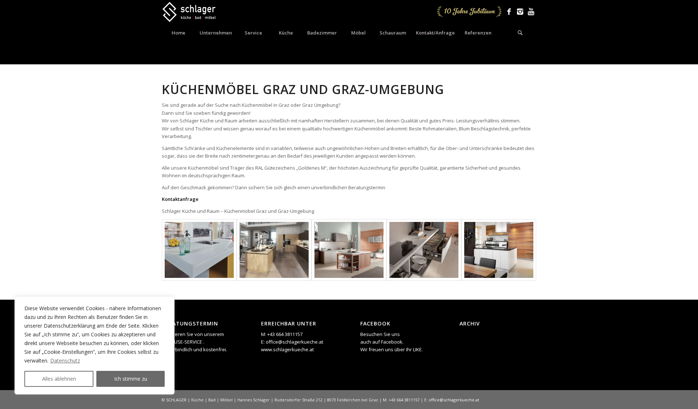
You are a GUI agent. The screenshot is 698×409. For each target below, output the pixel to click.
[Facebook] (509, 11)
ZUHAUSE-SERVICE (182, 342)
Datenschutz (65, 360)
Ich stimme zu (130, 378)
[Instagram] (519, 11)
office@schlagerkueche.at (294, 342)
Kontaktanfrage (180, 199)
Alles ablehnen (59, 378)
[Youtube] (530, 11)
